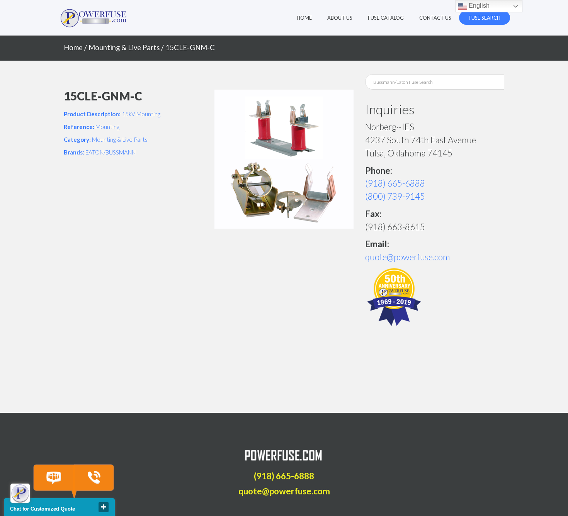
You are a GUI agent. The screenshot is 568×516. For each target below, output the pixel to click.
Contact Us (435, 18)
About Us (339, 18)
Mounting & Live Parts (124, 47)
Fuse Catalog (386, 18)
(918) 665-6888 (395, 183)
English (478, 5)
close (104, 507)
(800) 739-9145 (395, 196)
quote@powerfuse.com (407, 257)
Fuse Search (484, 18)
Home (304, 18)
